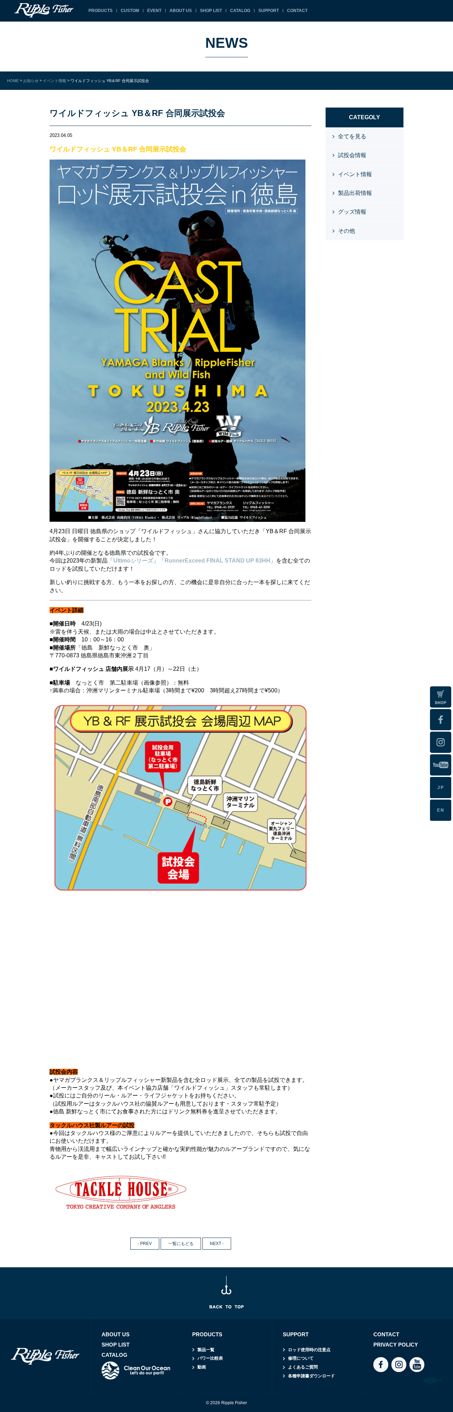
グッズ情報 (352, 212)
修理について (301, 1358)
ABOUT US (181, 10)
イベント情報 (355, 174)
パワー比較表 (210, 1358)
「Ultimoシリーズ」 (133, 561)
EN (441, 810)
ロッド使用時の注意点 (309, 1349)
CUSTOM (130, 10)
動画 (201, 1367)
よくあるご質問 (303, 1367)
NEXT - (217, 1243)
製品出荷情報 (355, 193)
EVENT (154, 10)
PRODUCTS (100, 10)
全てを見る (352, 136)
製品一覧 (205, 1349)
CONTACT (297, 10)
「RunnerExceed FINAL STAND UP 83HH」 (217, 561)
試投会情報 (352, 155)
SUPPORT (268, 10)
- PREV (145, 1243)
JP (440, 787)
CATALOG (240, 10)
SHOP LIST (211, 10)
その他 (346, 231)
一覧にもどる (181, 1243)
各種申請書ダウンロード (311, 1375)
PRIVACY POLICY (395, 1345)
